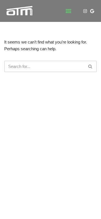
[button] (68, 11)
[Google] (92, 11)
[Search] (90, 66)
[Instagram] (85, 11)
